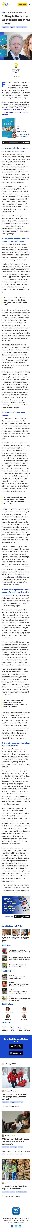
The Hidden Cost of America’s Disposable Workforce (14, 1187)
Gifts (13, 1218)
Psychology (13, 1147)
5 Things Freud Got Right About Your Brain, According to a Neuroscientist (15, 1141)
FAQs (21, 1218)
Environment (13, 1102)
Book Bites (5, 27)
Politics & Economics (21, 1192)
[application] (16, 142)
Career (12, 27)
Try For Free (22, 4)
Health (21, 1102)
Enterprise (26, 1218)
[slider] (27, 142)
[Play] (4, 143)
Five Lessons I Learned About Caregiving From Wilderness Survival (14, 1096)
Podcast (17, 1218)
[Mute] (23, 143)
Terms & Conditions (13, 1220)
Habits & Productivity (21, 27)
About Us (6, 1220)
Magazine (4, 12)
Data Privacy (22, 1220)
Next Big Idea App (7, 1218)
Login (27, 1220)
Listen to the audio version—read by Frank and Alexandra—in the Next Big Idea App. (14, 112)
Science (20, 1147)
